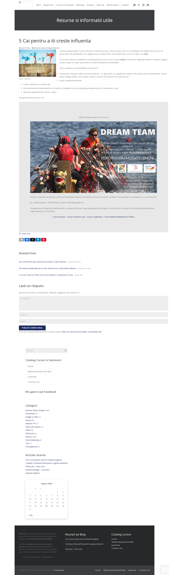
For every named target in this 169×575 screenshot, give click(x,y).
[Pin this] (43, 239)
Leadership (32, 377)
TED (27, 443)
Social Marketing (32, 440)
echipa (122, 59)
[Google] (143, 5)
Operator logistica (32, 473)
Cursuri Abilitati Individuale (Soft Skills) (119, 217)
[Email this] (21, 239)
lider (29, 234)
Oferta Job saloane (33, 427)
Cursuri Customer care (76, 217)
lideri (146, 54)
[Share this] (27, 239)
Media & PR (30, 423)
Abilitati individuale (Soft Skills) (39, 371)
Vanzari (30, 366)
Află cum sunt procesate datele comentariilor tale (82, 332)
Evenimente (30, 413)
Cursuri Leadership (94, 217)
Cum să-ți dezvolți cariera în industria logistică (43, 460)
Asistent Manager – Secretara (37, 470)
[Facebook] (134, 5)
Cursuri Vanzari (59, 217)
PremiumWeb (59, 570)
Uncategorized (31, 446)
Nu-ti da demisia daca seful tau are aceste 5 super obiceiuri (42, 262)
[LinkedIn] (148, 5)
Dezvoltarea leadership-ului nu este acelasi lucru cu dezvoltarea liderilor (47, 268)
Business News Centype (43, 48)
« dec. (30, 515)
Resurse (56, 48)
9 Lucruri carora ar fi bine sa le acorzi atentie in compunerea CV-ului (46, 275)
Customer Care (34, 382)
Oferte (28, 430)
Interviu (28, 420)
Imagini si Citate (31, 417)
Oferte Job (29, 433)
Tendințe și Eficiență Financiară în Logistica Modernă (46, 463)
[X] (139, 5)
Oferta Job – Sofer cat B (35, 466)
